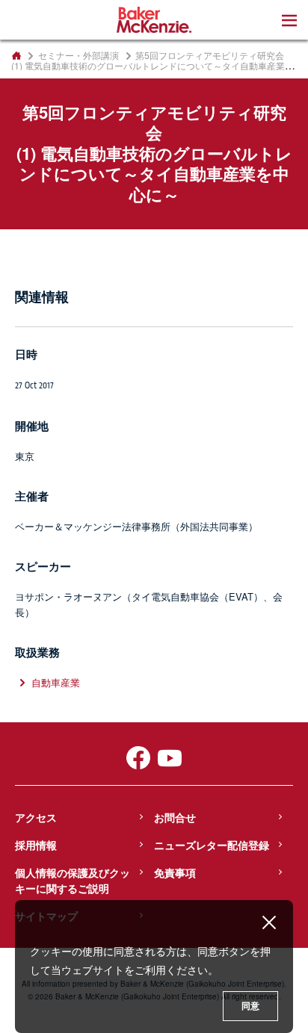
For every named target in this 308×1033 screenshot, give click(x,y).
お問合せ (175, 817)
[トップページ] (16, 55)
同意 (250, 1006)
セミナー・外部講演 (78, 55)
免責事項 (175, 872)
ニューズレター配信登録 (211, 844)
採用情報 (36, 844)
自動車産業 (55, 682)
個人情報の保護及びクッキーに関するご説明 (72, 880)
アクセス (36, 817)
